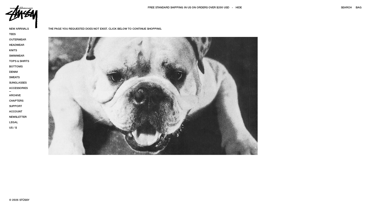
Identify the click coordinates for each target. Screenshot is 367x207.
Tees (12, 34)
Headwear (16, 44)
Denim (13, 71)
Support (15, 106)
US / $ (13, 127)
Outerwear (17, 39)
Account (15, 111)
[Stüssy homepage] (21, 16)
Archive (15, 95)
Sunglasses (18, 82)
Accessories (18, 87)
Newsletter (18, 116)
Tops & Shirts (19, 61)
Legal (13, 122)
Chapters (16, 100)
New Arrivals (19, 28)
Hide (239, 7)
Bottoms (16, 66)
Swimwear (16, 55)
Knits (13, 50)
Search (346, 7)
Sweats (14, 77)
